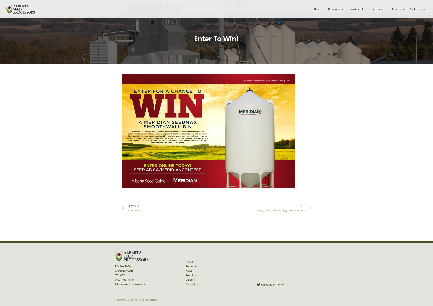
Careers (190, 279)
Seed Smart (192, 275)
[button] (322, 9)
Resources (192, 266)
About (189, 261)
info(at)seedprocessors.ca (130, 284)
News (189, 270)
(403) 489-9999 (124, 279)
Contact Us (192, 284)
